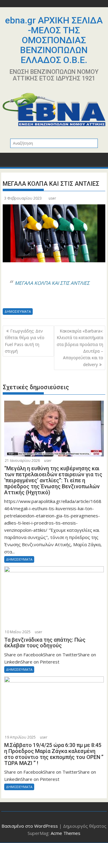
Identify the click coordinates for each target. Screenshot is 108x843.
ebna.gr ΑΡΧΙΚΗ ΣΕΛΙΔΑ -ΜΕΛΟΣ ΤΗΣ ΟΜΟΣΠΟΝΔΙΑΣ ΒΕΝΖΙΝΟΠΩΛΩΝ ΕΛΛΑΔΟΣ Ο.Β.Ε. (54, 40)
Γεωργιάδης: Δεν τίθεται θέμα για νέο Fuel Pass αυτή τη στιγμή (24, 341)
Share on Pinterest (53, 299)
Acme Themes (65, 833)
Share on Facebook (9, 299)
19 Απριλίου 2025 (20, 737)
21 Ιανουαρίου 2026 (22, 460)
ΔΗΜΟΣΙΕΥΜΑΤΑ (17, 311)
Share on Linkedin (38, 299)
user (52, 198)
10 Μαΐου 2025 (18, 631)
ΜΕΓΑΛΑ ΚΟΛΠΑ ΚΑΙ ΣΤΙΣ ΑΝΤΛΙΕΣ (52, 283)
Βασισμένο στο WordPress (30, 826)
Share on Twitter (24, 299)
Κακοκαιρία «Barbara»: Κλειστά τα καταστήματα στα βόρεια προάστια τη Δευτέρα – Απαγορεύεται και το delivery (80, 347)
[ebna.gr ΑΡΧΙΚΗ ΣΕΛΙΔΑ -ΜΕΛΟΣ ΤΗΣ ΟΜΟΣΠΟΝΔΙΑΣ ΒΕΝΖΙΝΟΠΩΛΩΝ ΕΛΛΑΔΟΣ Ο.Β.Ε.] (8, 161)
